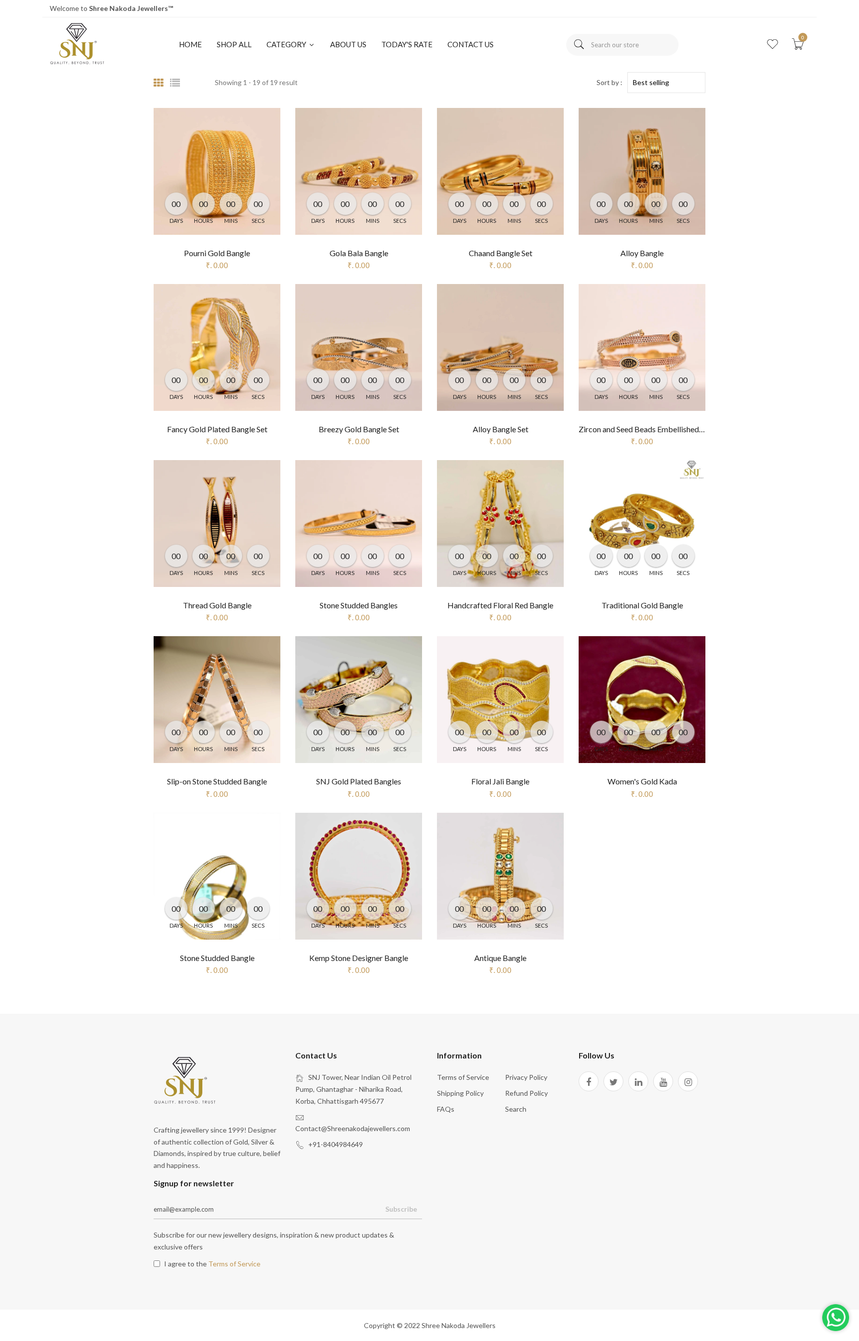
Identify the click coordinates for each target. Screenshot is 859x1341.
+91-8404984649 (335, 1144)
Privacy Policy (526, 1077)
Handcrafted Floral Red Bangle (500, 605)
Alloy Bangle (642, 253)
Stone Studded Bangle (217, 957)
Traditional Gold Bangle (642, 605)
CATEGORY (287, 44)
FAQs (445, 1109)
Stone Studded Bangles (359, 605)
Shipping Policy (460, 1093)
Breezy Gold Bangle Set (359, 429)
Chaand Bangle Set (500, 253)
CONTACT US (470, 44)
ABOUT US (348, 44)
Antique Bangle (500, 957)
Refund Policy (526, 1093)
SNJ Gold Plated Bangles (358, 781)
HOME (190, 44)
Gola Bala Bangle (359, 253)
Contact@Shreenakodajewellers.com (352, 1128)
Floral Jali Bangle (500, 781)
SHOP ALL (234, 44)
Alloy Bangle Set (500, 429)
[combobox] (622, 45)
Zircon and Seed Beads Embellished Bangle (651, 429)
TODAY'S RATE (406, 44)
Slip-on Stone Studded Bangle (217, 781)
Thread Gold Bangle (217, 605)
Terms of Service (463, 1077)
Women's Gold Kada (642, 781)
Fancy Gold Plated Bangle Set (217, 429)
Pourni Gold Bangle (217, 253)
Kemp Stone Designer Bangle (358, 957)
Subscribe (401, 1209)
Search (515, 1109)
